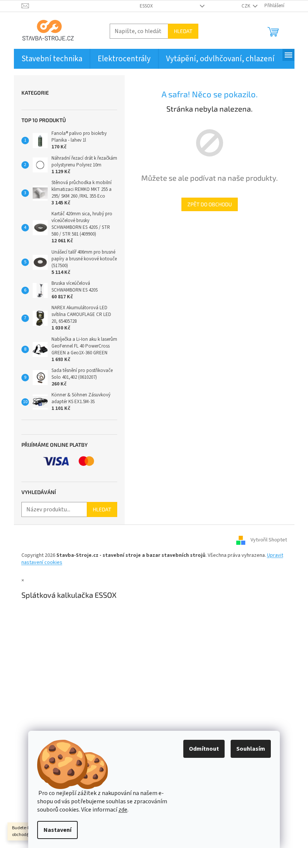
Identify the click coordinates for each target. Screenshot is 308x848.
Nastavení (57, 830)
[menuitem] (52, 59)
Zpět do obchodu (209, 204)
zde (122, 810)
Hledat (183, 31)
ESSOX (146, 6)
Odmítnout (204, 749)
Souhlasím (250, 749)
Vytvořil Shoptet (269, 540)
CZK (246, 6)
